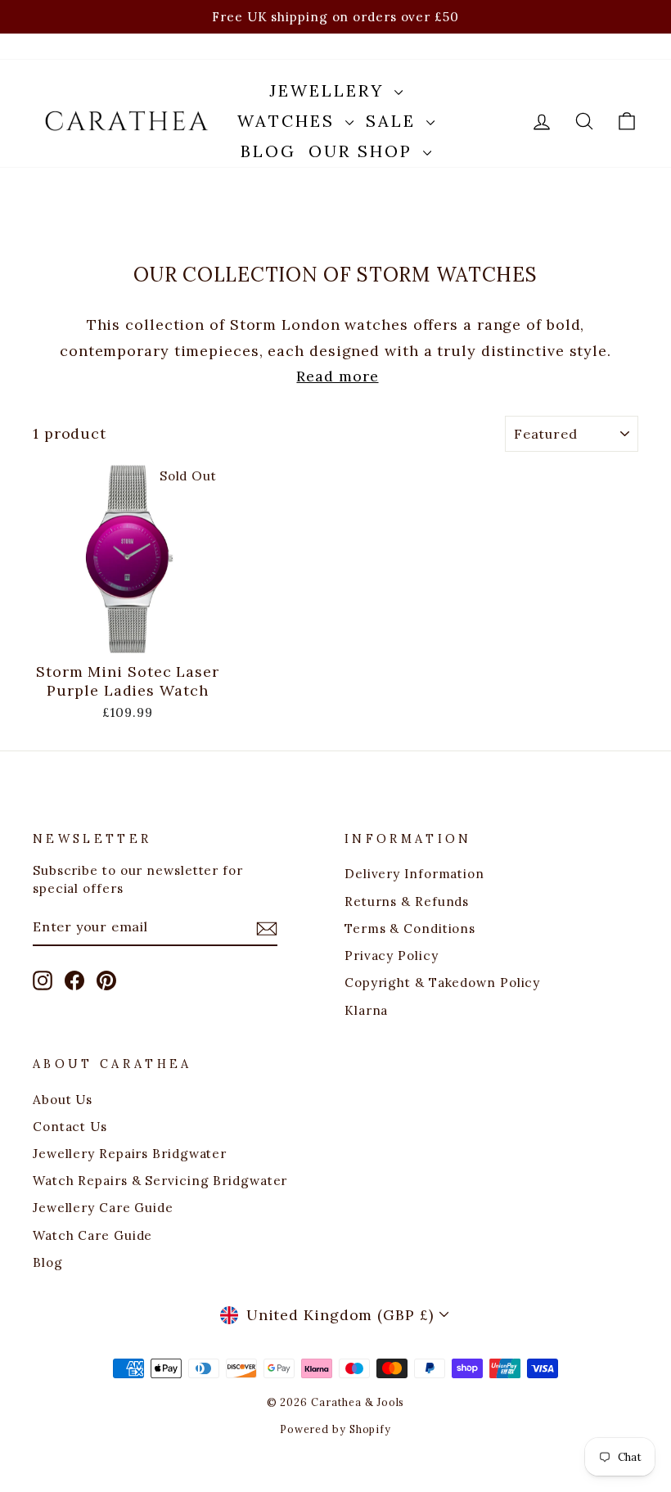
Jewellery (329, 90)
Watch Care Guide (92, 1235)
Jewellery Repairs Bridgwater (130, 1153)
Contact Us (70, 1126)
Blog (268, 151)
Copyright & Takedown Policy (442, 982)
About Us (62, 1099)
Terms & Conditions (410, 928)
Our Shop (363, 151)
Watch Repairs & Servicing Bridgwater (160, 1180)
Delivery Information (414, 873)
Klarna (366, 1010)
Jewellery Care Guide (103, 1207)
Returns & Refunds (407, 901)
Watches (289, 120)
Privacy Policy (392, 955)
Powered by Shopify (335, 1429)
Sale (394, 120)
